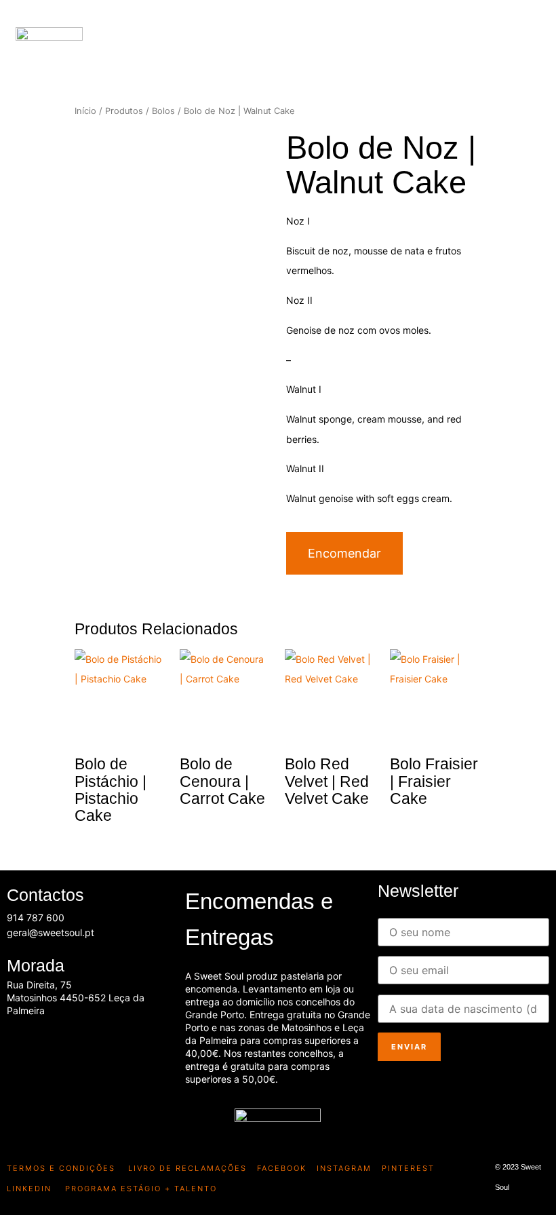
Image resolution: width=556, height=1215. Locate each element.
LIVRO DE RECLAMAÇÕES (186, 1168)
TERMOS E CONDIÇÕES (61, 1168)
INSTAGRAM (344, 1168)
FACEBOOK (281, 1168)
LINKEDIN (29, 1188)
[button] (537, 44)
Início (85, 111)
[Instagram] (64, 1045)
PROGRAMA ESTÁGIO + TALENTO (141, 1188)
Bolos (163, 111)
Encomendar (344, 553)
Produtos (124, 111)
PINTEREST (408, 1168)
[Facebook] (24, 1045)
